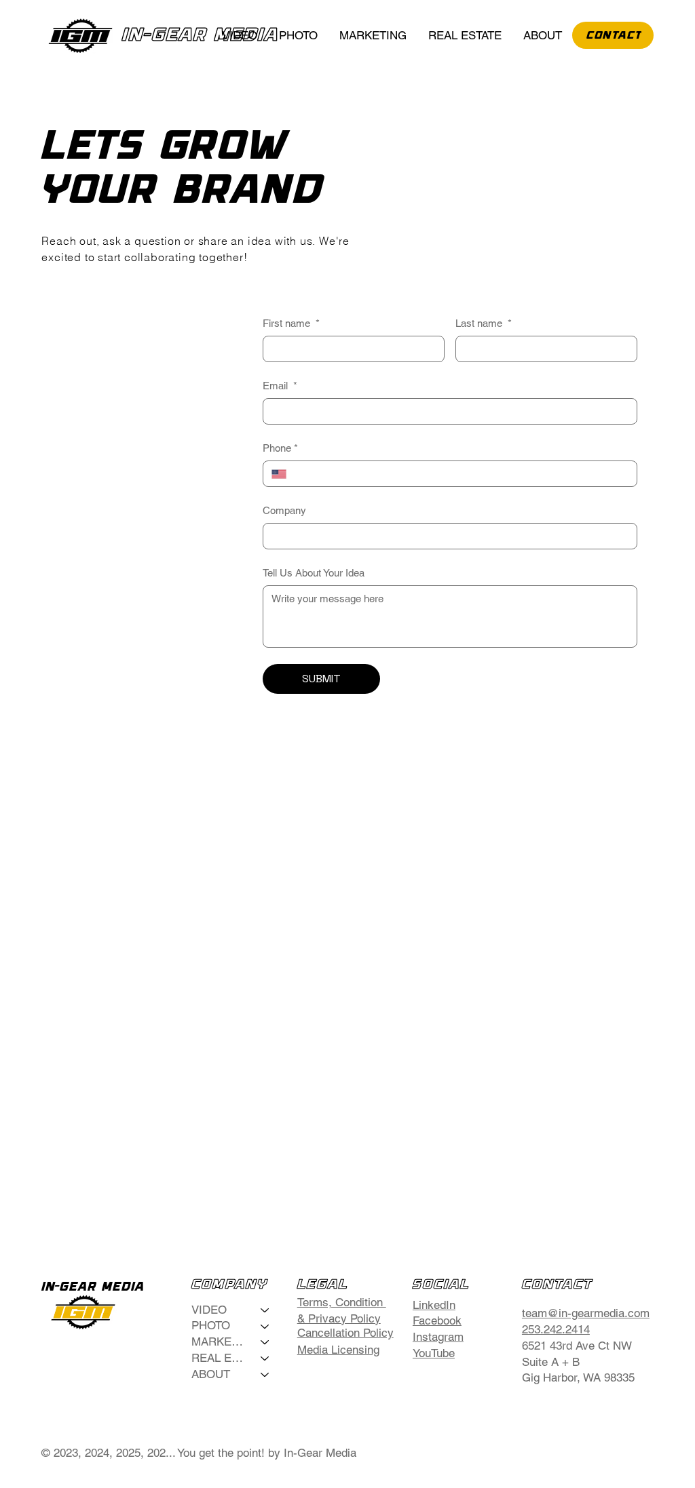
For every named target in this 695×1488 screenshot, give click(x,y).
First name (291, 323)
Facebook (437, 1320)
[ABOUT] (265, 1375)
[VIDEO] (265, 1310)
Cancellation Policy (345, 1332)
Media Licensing (338, 1349)
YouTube (434, 1353)
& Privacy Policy (339, 1318)
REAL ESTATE (219, 1358)
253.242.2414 (556, 1329)
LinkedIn (434, 1305)
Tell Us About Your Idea (313, 573)
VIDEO (209, 1309)
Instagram (438, 1337)
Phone (280, 448)
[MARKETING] (265, 1342)
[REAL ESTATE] (265, 1358)
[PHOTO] (265, 1326)
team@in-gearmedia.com (586, 1313)
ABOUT (210, 1374)
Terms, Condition (341, 1302)
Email (280, 385)
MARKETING (219, 1341)
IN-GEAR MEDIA (200, 35)
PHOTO (210, 1325)
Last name (483, 323)
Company (284, 510)
